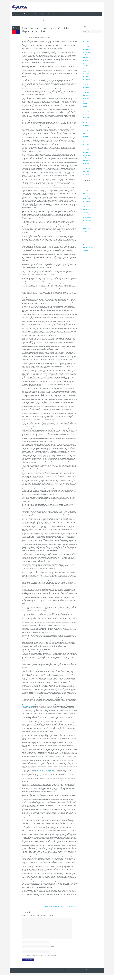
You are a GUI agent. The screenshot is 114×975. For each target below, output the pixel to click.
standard (85, 223)
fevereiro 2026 (86, 44)
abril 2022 (85, 109)
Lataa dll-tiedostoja (87, 209)
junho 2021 (85, 136)
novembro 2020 (86, 155)
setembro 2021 (86, 128)
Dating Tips (85, 196)
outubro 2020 (86, 157)
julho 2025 (85, 63)
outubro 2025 (86, 54)
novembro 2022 (86, 90)
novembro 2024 (86, 79)
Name (52, 942)
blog (84, 193)
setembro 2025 (86, 57)
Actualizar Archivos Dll (88, 185)
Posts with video (87, 220)
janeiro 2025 (86, 73)
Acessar (85, 242)
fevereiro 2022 (86, 114)
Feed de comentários (88, 247)
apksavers (85, 190)
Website (53, 951)
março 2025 (86, 71)
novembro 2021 (86, 122)
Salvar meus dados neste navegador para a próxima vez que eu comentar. (40, 955)
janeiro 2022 (86, 117)
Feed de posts (86, 244)
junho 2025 (85, 65)
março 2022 (86, 111)
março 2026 (86, 41)
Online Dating (86, 212)
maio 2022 (85, 106)
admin (24, 34)
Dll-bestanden (86, 201)
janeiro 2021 (86, 149)
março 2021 (86, 144)
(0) (40, 34)
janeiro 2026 (86, 46)
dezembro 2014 (86, 168)
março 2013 (86, 171)
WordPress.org (86, 250)
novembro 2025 (86, 52)
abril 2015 (85, 166)
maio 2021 (85, 138)
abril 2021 (85, 141)
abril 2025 (85, 68)
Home (13, 20)
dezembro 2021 (86, 120)
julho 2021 (85, 133)
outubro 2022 (86, 92)
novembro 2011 (86, 174)
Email (52, 946)
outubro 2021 (86, 125)
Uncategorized (19, 20)
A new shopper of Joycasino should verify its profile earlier (60, 906)
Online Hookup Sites (87, 214)
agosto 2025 (86, 60)
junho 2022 (85, 103)
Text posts (85, 225)
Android (85, 187)
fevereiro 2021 (86, 147)
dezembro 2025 (86, 49)
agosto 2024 (86, 84)
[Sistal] (19, 7)
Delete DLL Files (86, 198)
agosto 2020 (86, 163)
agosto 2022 (86, 98)
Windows (85, 231)
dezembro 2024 (86, 76)
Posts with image (87, 217)
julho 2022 (85, 101)
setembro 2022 (86, 95)
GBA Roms (85, 206)
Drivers (85, 204)
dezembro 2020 (86, 152)
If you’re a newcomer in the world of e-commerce (35, 905)
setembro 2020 (86, 160)
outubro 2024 (86, 82)
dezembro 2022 (86, 87)
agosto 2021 (86, 130)
